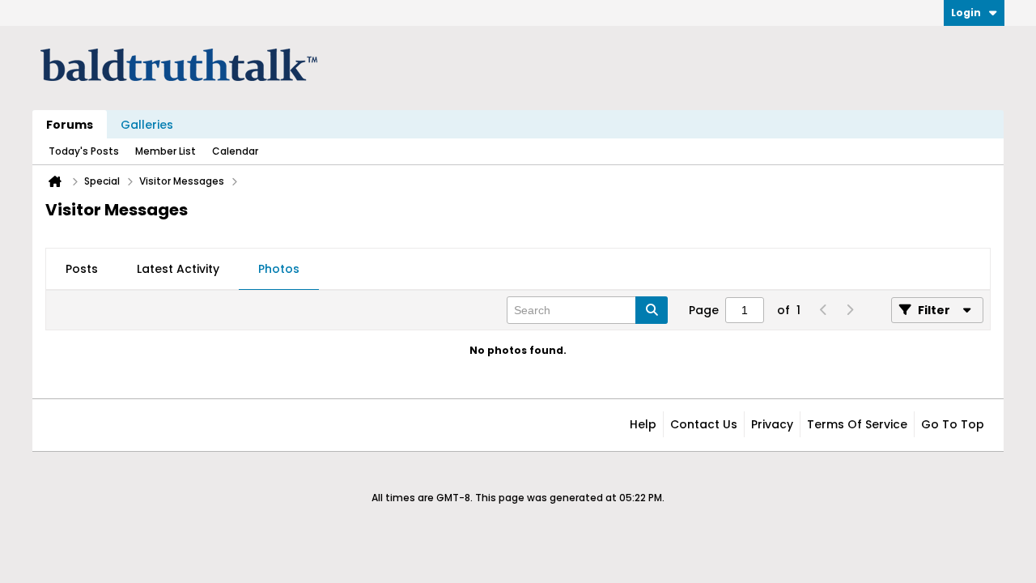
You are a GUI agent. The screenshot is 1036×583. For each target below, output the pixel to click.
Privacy (772, 424)
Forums (69, 125)
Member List (165, 151)
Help (643, 424)
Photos (278, 269)
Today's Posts (84, 151)
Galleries (147, 125)
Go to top (952, 424)
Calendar (235, 151)
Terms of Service (857, 424)
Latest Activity (178, 269)
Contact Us (703, 424)
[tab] (81, 270)
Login (966, 12)
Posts (82, 269)
